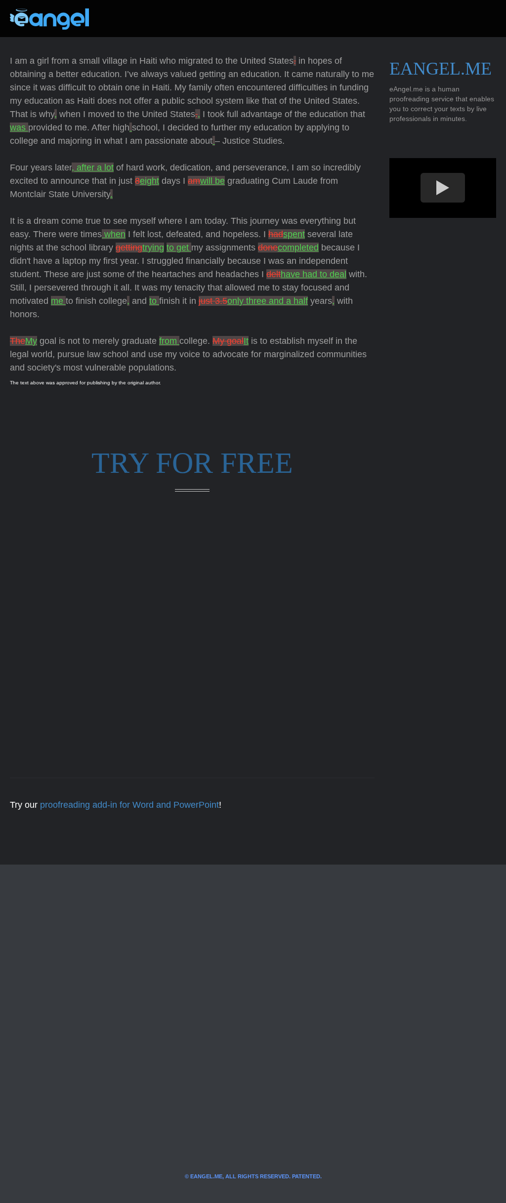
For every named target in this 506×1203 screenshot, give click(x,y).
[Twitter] (113, 19)
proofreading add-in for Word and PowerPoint (129, 805)
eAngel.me (440, 69)
